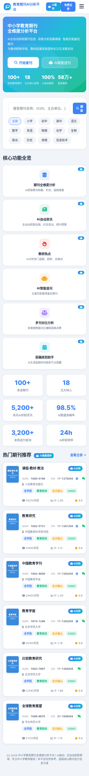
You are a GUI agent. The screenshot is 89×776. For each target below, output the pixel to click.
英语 (30, 130)
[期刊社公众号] (83, 478)
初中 (44, 121)
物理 (44, 130)
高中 (59, 121)
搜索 (81, 108)
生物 (74, 130)
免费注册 (68, 7)
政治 (15, 140)
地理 (44, 140)
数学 (15, 130)
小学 (30, 121)
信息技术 (62, 140)
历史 (30, 140)
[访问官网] (77, 478)
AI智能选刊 (62, 63)
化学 (59, 130)
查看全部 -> (78, 455)
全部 (15, 121)
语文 (74, 121)
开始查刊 (25, 63)
